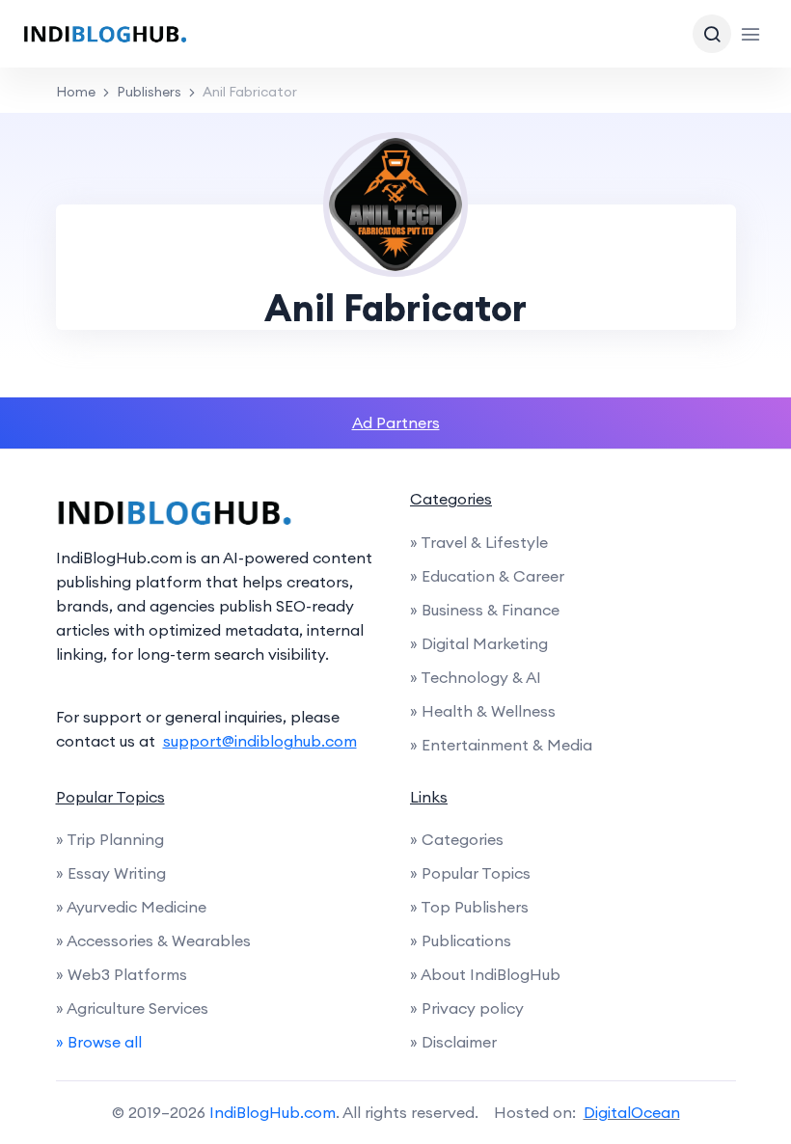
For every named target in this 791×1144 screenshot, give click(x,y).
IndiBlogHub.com (272, 1112)
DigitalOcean (632, 1112)
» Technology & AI (475, 677)
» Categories (457, 839)
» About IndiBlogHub (485, 974)
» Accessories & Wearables (153, 940)
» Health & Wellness (483, 711)
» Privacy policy (467, 1008)
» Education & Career (487, 576)
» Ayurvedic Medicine (131, 906)
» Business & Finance (484, 609)
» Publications (460, 940)
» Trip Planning (110, 839)
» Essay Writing (111, 873)
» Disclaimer (453, 1041)
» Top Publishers (469, 906)
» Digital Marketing (479, 643)
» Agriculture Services (132, 1008)
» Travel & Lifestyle (479, 542)
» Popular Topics (470, 873)
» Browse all (99, 1041)
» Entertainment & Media (501, 744)
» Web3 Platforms (121, 974)
